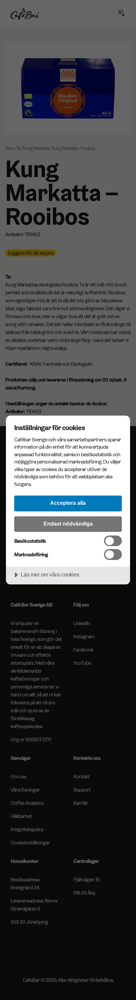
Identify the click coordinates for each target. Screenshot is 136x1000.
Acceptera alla (68, 503)
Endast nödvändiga (68, 524)
